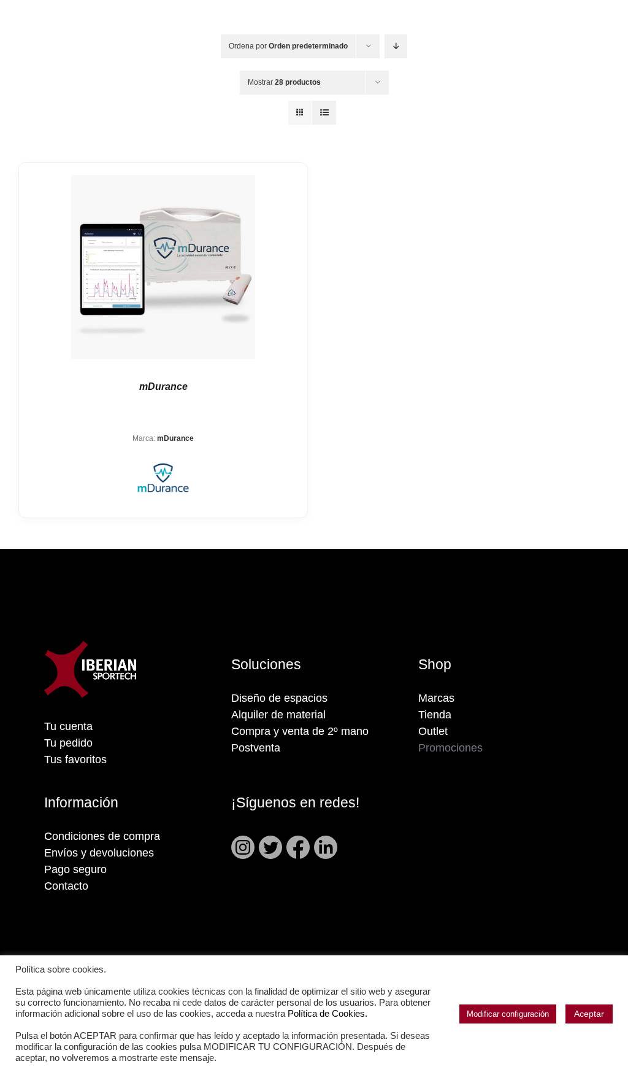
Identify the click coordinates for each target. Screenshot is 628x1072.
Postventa (255, 748)
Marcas (436, 698)
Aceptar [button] (589, 1014)
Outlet (433, 731)
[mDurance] (163, 267)
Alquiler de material (278, 715)
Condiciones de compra (102, 836)
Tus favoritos (75, 759)
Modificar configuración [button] (508, 1014)
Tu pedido (68, 743)
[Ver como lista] (324, 113)
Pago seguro (75, 869)
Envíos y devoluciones (99, 853)
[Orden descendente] (396, 46)
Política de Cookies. (327, 1014)
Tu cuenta (68, 726)
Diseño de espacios (279, 698)
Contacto (66, 886)
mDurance (163, 386)
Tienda (434, 715)
